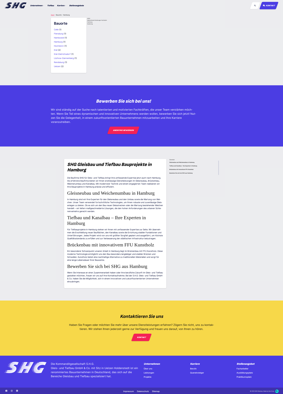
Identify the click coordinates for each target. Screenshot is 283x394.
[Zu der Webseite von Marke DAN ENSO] (277, 391)
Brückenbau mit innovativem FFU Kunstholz (181, 169)
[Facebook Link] (6, 391)
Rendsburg (59, 62)
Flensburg (58, 33)
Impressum (128, 391)
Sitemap (156, 391)
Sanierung (90, 24)
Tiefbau (50, 5)
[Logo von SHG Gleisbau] (25, 368)
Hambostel (59, 38)
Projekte (147, 377)
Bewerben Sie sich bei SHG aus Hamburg (181, 173)
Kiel (55, 50)
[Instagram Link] (12, 391)
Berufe (193, 368)
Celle (56, 29)
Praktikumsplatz (244, 377)
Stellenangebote (76, 5)
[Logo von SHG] (15, 5)
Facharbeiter (242, 368)
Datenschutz (143, 391)
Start (52, 15)
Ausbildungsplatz (245, 373)
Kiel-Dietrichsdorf (62, 54)
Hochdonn (59, 46)
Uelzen (57, 66)
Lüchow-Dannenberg (64, 58)
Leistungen (149, 373)
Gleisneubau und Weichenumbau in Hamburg (181, 162)
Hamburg (58, 42)
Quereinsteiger (197, 373)
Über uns (148, 368)
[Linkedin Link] (17, 391)
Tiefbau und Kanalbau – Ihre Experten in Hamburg (183, 166)
